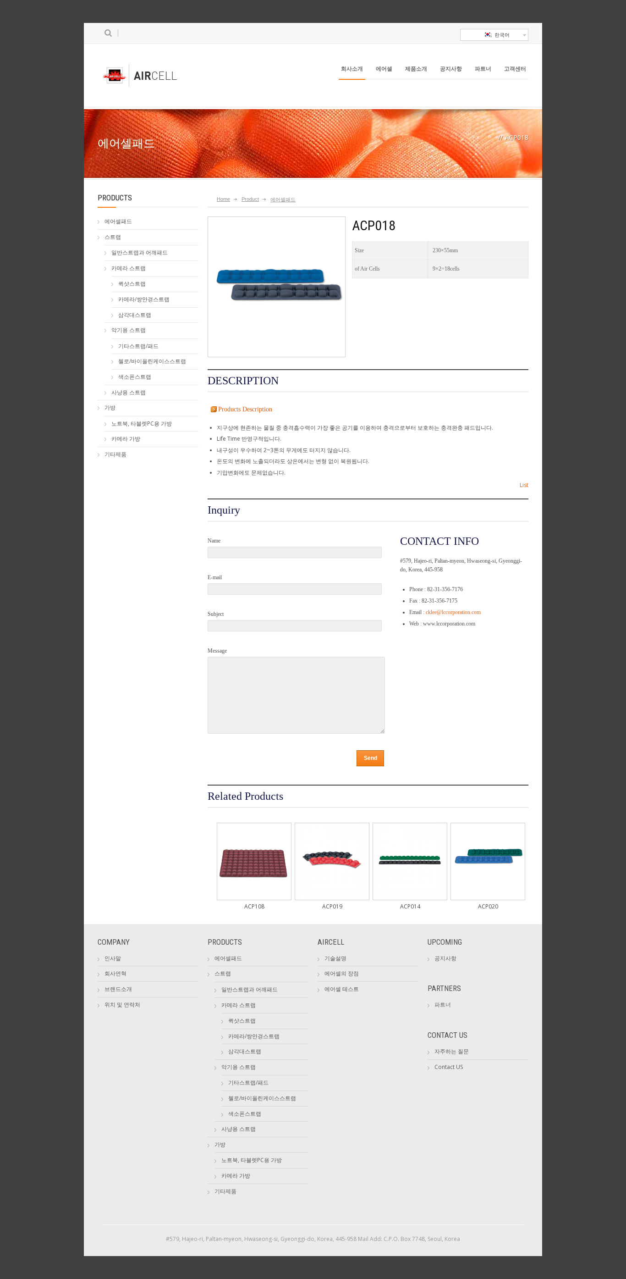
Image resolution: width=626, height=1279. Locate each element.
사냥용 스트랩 (128, 392)
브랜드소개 (118, 989)
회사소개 (352, 68)
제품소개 (416, 68)
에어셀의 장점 (341, 973)
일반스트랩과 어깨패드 (139, 252)
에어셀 (384, 68)
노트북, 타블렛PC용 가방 (141, 423)
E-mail (215, 577)
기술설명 (335, 958)
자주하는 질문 (451, 1051)
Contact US (448, 1067)
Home (223, 199)
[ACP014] (410, 895)
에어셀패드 (118, 221)
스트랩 (112, 237)
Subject (216, 614)
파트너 (483, 68)
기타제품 (115, 454)
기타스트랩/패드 (138, 346)
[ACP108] (254, 895)
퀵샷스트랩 (132, 284)
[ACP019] (332, 895)
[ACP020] (488, 895)
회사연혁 (115, 973)
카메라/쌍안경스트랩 (144, 299)
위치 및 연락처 (122, 1004)
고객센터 (515, 68)
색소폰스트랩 (134, 377)
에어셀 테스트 (341, 989)
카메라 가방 (125, 439)
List (524, 485)
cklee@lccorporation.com (453, 612)
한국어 (501, 35)
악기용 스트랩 (128, 330)
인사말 (112, 958)
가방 (109, 407)
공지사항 (451, 68)
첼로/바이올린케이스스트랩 (152, 361)
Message (217, 651)
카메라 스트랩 (128, 268)
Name (214, 540)
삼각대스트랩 (134, 315)
